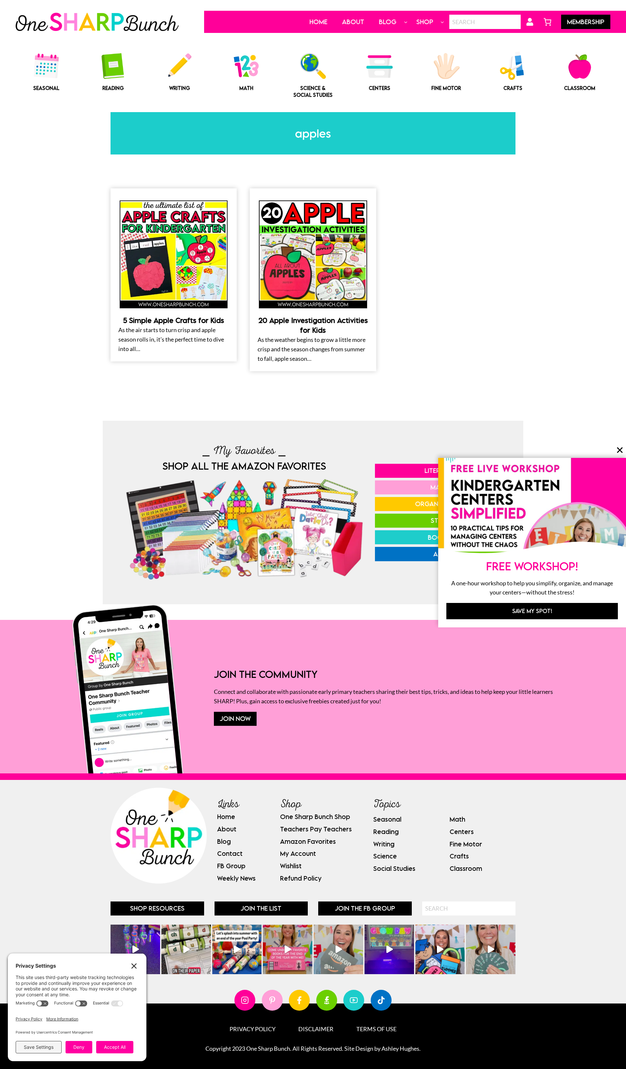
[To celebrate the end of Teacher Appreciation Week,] (338, 949)
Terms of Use (376, 1028)
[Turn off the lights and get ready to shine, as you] (389, 949)
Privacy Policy (253, 1028)
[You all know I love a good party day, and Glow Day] (135, 949)
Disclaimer (316, 1028)
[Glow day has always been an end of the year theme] (237, 949)
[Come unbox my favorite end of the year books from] (287, 949)
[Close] (620, 450)
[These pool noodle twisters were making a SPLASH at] (186, 949)
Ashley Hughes (400, 1048)
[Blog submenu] (406, 22)
